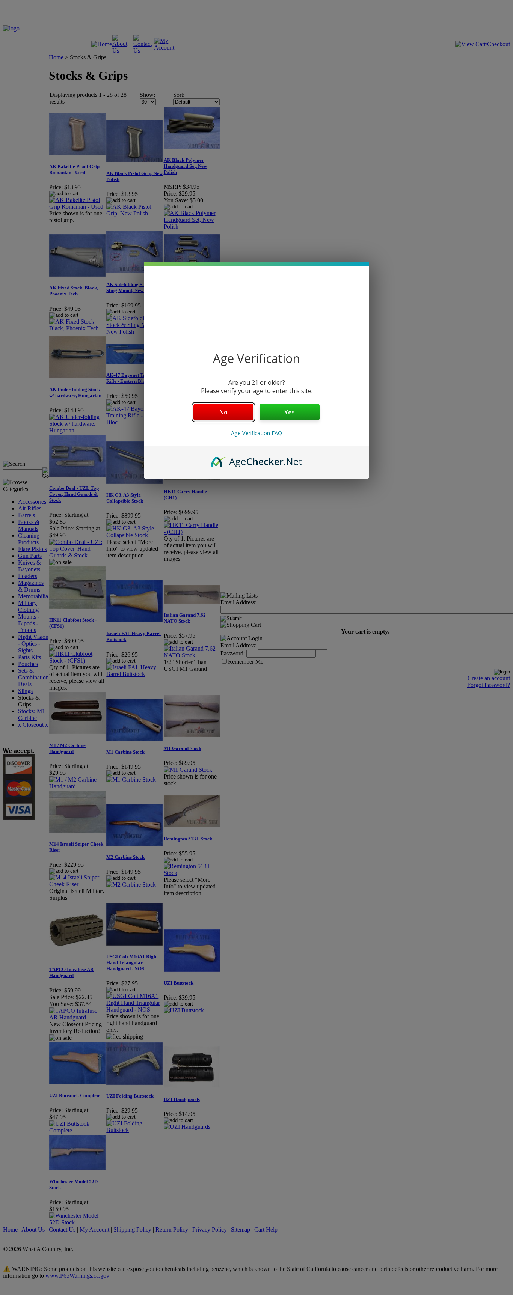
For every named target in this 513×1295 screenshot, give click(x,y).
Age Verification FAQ (256, 433)
